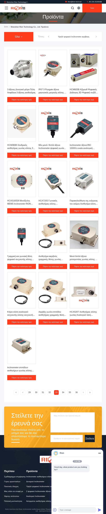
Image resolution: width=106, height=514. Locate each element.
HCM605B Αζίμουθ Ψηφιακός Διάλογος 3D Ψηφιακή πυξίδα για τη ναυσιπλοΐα (83, 92)
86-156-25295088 (95, 2)
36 (76, 392)
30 (36, 392)
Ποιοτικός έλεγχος (11, 486)
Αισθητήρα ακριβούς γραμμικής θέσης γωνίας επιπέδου (50, 259)
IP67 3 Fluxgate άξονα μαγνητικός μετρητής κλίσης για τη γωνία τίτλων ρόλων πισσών (53, 92)
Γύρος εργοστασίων (12, 481)
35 (70, 392)
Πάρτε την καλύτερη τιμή (22, 100)
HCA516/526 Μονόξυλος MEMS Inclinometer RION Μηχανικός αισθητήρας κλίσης (21, 204)
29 (29, 392)
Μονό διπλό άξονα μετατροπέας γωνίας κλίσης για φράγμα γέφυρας (84, 259)
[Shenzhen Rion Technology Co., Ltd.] (18, 8)
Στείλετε (89, 438)
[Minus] (99, 453)
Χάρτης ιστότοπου (11, 496)
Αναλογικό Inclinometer (35, 496)
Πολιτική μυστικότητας (13, 501)
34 (63, 392)
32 (49, 392)
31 (43, 392)
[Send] (99, 510)
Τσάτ (92, 8)
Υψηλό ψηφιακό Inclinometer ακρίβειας (73, 37)
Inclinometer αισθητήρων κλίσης (39, 477)
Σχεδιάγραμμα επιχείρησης (15, 477)
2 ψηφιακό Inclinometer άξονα (38, 491)
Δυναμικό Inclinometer (35, 481)
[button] (48, 36)
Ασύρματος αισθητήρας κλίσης (38, 501)
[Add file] (55, 510)
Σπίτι (6, 27)
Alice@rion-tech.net (74, 2)
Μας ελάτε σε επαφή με (13, 491)
